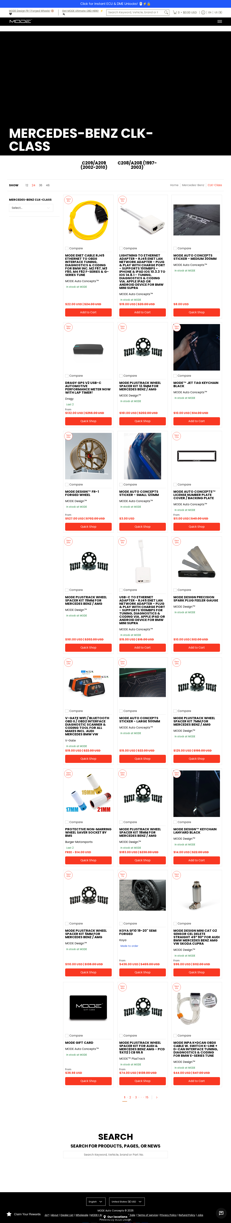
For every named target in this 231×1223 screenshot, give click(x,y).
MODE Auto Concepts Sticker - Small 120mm (139, 493)
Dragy (69, 399)
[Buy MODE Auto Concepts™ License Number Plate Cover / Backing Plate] (196, 456)
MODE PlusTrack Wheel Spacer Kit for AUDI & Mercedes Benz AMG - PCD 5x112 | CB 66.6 (142, 1047)
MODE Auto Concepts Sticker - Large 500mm (139, 719)
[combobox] (134, 12)
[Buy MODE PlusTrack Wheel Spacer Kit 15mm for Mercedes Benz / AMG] (88, 561)
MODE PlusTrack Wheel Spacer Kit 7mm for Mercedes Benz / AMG (194, 721)
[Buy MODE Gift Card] (88, 1007)
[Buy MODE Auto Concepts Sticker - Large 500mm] (142, 682)
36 (40, 185)
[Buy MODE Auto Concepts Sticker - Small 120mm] (142, 456)
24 (33, 185)
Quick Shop (197, 312)
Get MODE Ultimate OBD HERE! (80, 11)
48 (48, 185)
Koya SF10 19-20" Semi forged (137, 932)
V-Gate (70, 740)
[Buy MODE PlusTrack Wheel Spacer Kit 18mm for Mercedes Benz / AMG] (142, 793)
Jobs (200, 1215)
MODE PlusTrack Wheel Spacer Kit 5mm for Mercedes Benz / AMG (86, 933)
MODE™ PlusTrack (132, 1059)
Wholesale (82, 1215)
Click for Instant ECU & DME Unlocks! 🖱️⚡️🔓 (115, 3)
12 (27, 185)
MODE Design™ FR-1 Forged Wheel (82, 493)
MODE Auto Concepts (111, 1210)
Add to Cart (88, 312)
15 (147, 1097)
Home (174, 185)
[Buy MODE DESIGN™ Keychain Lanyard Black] (196, 793)
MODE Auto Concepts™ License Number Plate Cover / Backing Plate (194, 494)
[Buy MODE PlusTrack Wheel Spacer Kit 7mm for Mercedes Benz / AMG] (196, 682)
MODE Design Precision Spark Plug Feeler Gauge (195, 599)
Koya (122, 940)
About (54, 1215)
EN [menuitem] (209, 12)
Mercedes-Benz (193, 185)
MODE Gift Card (79, 1042)
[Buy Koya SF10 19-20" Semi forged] (142, 895)
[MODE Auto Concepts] (20, 21)
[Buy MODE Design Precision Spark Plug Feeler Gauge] (196, 561)
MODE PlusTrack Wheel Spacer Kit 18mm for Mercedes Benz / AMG (140, 832)
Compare (76, 248)
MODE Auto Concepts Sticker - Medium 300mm (195, 257)
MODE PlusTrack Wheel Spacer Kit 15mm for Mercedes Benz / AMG (86, 600)
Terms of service (147, 1215)
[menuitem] (185, 12)
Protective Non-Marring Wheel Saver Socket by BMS (88, 832)
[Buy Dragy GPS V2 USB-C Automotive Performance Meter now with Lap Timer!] (88, 347)
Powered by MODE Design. (116, 1219)
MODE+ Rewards (100, 1215)
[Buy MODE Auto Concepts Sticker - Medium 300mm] (196, 220)
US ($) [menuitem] (218, 12)
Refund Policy (187, 1215)
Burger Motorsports (79, 842)
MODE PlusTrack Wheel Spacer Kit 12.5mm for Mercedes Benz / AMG (140, 385)
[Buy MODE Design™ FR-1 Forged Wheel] (88, 456)
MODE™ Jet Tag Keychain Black (195, 384)
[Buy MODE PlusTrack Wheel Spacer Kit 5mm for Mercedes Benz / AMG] (88, 895)
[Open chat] (221, 1213)
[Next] (158, 1097)
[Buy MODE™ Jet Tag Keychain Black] (196, 347)
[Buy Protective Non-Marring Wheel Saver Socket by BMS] (88, 793)
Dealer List (67, 1215)
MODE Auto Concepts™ (82, 281)
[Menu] (219, 21)
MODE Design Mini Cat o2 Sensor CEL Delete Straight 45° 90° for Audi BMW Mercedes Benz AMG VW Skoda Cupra (196, 937)
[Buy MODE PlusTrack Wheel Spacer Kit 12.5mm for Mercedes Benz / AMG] (142, 347)
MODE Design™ (130, 395)
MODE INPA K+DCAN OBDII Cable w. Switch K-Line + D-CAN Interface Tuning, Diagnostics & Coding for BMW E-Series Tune (195, 1049)
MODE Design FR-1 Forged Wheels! (29, 11)
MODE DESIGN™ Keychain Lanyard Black (195, 831)
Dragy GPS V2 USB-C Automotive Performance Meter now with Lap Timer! (88, 387)
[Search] (166, 12)
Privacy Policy (168, 1215)
